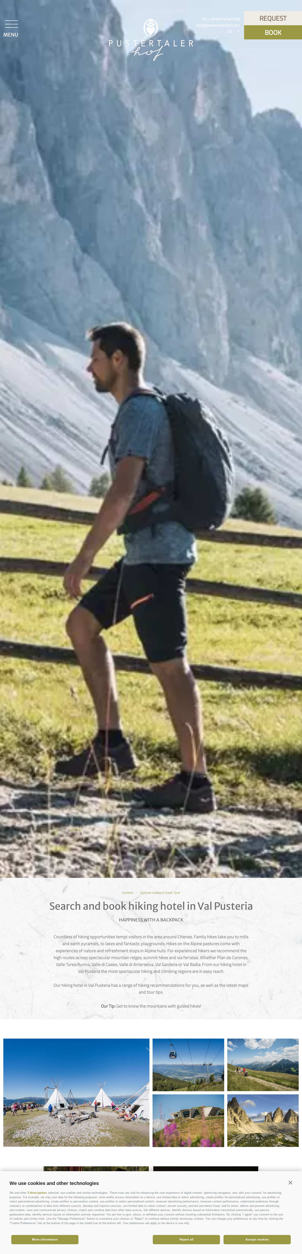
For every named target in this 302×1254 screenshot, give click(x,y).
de (229, 31)
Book (273, 32)
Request (273, 18)
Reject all (186, 1239)
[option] (151, 439)
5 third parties (37, 1192)
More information (45, 1239)
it (238, 31)
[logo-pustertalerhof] (151, 41)
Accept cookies (257, 1239)
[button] (290, 1182)
